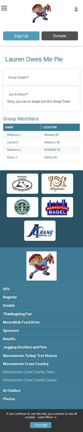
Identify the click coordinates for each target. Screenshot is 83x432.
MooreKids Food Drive (21, 322)
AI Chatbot (12, 391)
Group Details (17, 77)
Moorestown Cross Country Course (30, 380)
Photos (9, 399)
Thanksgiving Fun (17, 314)
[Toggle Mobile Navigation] (4, 8)
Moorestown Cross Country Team (29, 372)
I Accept (40, 425)
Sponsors (11, 331)
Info (6, 289)
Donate (59, 35)
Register (10, 297)
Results (9, 339)
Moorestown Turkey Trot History (30, 356)
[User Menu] (76, 9)
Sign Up (21, 35)
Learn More (45, 417)
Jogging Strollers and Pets (25, 347)
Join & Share (16, 94)
